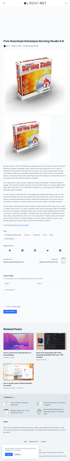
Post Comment (10, 311)
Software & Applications (30, 46)
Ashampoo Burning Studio (20, 225)
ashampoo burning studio (13, 235)
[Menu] (4, 3)
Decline (17, 454)
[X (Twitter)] (22, 250)
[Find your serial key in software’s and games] (39, 403)
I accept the (13, 306)
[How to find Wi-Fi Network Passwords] (6, 403)
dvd (44, 235)
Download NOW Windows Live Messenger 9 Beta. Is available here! (54, 411)
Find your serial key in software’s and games (54, 404)
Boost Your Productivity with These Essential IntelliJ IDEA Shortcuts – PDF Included (49, 355)
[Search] (66, 3)
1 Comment (19, 388)
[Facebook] (10, 250)
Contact (43, 441)
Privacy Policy (17, 306)
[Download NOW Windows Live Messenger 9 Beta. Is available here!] (39, 411)
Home (25, 441)
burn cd (27, 235)
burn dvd (36, 235)
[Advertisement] (35, 25)
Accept (9, 454)
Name (7, 283)
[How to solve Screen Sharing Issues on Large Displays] (18, 341)
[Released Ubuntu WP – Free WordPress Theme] (6, 411)
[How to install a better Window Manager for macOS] (18, 371)
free (51, 235)
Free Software (9, 238)
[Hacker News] (60, 250)
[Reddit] (47, 250)
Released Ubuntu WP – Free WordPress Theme (20, 412)
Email (39, 283)
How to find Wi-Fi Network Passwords (19, 404)
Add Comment (10, 290)
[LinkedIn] (35, 250)
